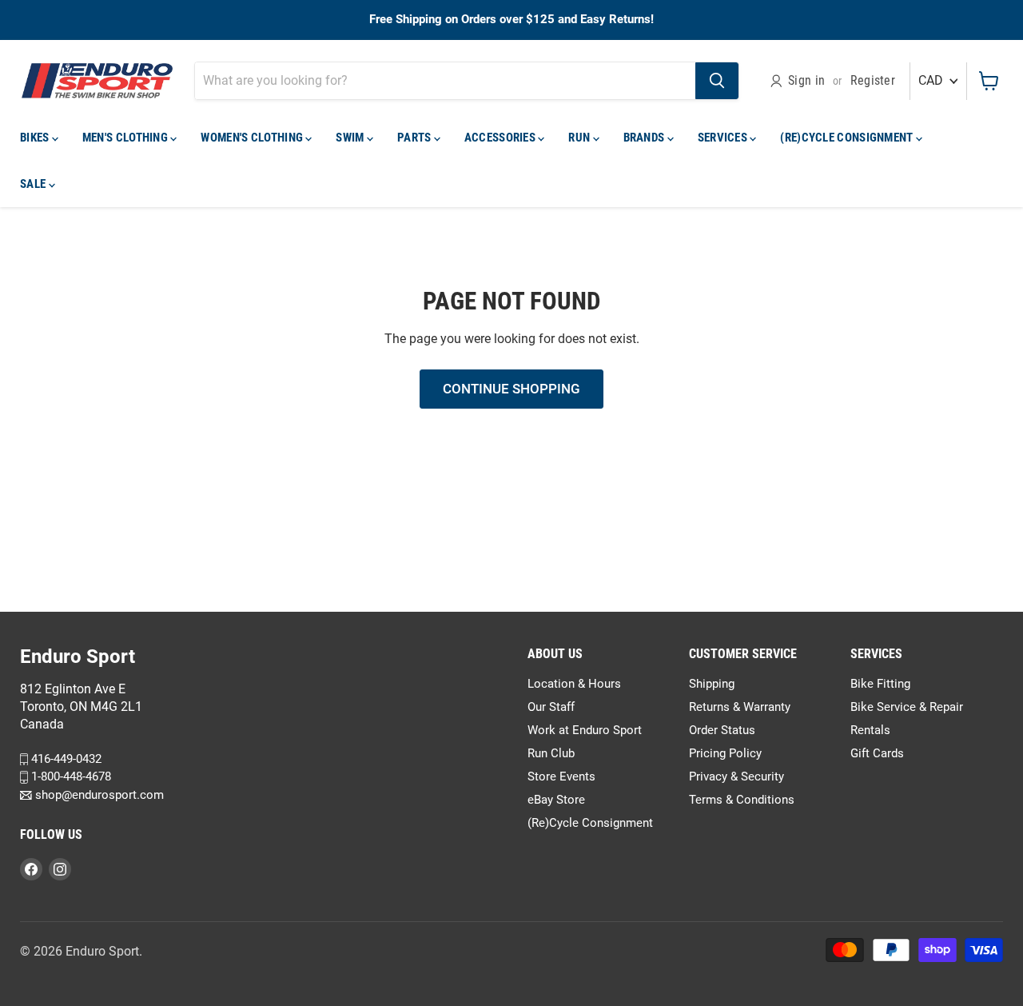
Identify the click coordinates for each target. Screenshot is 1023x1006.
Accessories (501, 137)
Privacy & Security (736, 776)
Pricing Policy (725, 753)
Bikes (36, 137)
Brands (645, 137)
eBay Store (556, 799)
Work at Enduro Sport (584, 730)
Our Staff (551, 707)
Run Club (551, 753)
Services (724, 137)
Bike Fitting (880, 684)
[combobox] (445, 80)
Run (580, 137)
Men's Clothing (126, 137)
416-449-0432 (65, 759)
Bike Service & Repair (906, 707)
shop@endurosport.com (98, 795)
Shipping (711, 684)
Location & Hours (574, 684)
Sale (34, 184)
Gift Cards (877, 753)
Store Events (561, 776)
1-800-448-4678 (69, 777)
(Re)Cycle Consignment (848, 137)
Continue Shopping (511, 389)
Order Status (722, 730)
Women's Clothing (253, 137)
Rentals (870, 730)
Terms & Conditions (741, 799)
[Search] (716, 80)
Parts (415, 137)
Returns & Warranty (739, 707)
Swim (351, 137)
